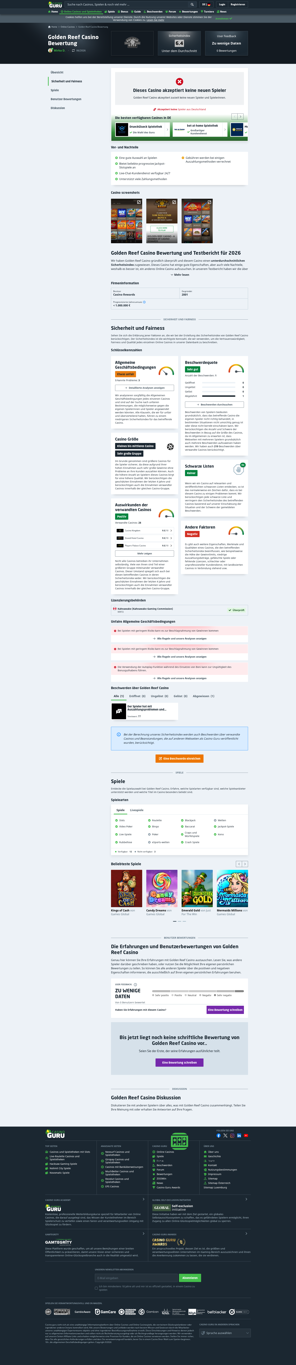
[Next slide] (240, 116)
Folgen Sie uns (225, 1130)
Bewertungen (190, 11)
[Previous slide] (234, 116)
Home (54, 11)
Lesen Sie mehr (155, 20)
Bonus (124, 11)
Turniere (209, 11)
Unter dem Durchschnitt (179, 51)
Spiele (111, 11)
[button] (56, 50)
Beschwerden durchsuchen (216, 404)
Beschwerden (155, 11)
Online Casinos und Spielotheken (83, 11)
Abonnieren (190, 1278)
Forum (172, 11)
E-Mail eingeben (105, 1275)
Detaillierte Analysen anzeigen (147, 387)
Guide (137, 11)
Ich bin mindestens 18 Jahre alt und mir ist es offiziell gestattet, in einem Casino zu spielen (147, 1288)
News (223, 11)
